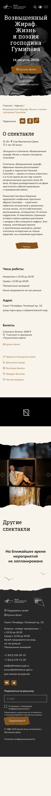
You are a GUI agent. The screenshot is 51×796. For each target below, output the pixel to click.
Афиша (19, 105)
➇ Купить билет (11, 344)
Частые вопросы (13, 379)
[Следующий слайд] (48, 475)
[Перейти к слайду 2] (27, 500)
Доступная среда (14, 362)
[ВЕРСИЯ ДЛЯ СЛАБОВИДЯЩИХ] (40, 7)
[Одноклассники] (30, 120)
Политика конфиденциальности (19, 739)
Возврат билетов (14, 373)
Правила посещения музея (19, 356)
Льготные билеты (14, 368)
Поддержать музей (16, 610)
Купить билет (13, 615)
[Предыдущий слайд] (2, 475)
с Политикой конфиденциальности (20, 707)
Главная (7, 105)
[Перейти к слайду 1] (24, 500)
